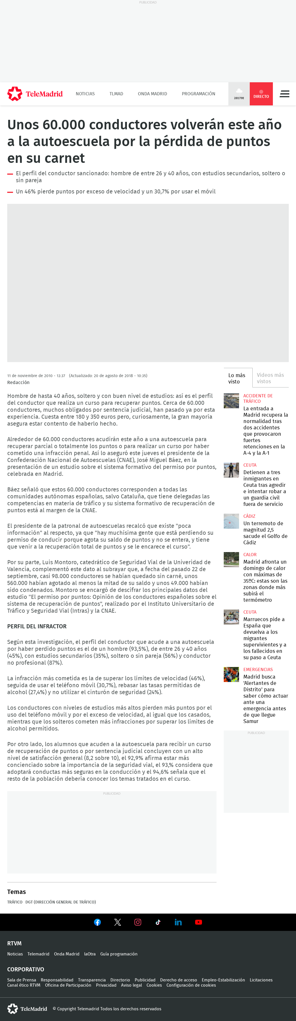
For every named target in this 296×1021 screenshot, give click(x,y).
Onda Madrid (152, 94)
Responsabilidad (57, 980)
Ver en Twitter (117, 923)
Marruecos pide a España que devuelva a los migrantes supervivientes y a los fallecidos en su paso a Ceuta (231, 617)
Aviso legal (131, 985)
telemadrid (27, 1008)
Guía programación (119, 954)
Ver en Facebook (97, 923)
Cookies (154, 985)
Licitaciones (261, 980)
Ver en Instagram (138, 922)
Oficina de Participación (68, 985)
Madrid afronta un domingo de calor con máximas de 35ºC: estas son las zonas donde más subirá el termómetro (231, 559)
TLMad (116, 94)
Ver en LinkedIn (178, 922)
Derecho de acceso (178, 980)
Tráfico (15, 902)
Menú (284, 93)
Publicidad (145, 980)
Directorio (120, 980)
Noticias (85, 94)
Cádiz (249, 516)
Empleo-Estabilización (223, 980)
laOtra (90, 954)
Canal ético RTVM (23, 985)
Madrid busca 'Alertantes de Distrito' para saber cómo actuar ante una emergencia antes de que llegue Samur (231, 674)
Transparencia (92, 980)
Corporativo (25, 969)
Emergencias (258, 669)
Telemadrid (38, 954)
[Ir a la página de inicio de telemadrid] (35, 94)
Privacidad (106, 985)
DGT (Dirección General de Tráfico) (60, 902)
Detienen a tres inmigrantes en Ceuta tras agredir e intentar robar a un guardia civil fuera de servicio (231, 470)
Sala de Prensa (21, 980)
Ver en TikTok (158, 923)
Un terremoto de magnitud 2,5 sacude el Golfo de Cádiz (231, 521)
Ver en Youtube (198, 922)
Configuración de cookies (191, 985)
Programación (198, 94)
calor (250, 554)
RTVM (14, 944)
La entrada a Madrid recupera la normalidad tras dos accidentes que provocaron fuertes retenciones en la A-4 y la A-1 (231, 400)
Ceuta (249, 465)
